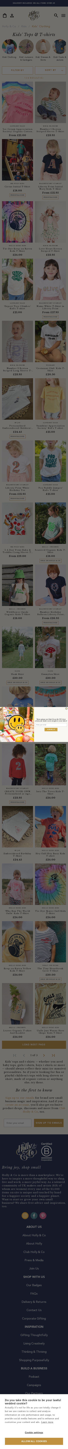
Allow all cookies (34, 1441)
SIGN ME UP (51, 729)
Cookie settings (34, 1432)
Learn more (47, 1422)
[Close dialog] (66, 709)
